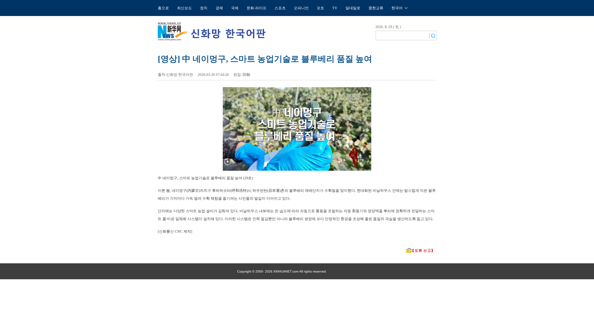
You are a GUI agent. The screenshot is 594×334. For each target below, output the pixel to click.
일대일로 (352, 8)
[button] (227, 164)
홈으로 (163, 8)
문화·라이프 (256, 8)
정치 (203, 8)
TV (334, 8)
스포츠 (280, 8)
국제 (235, 8)
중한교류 (375, 8)
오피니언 (301, 8)
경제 (219, 8)
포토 (320, 8)
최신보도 (184, 8)
